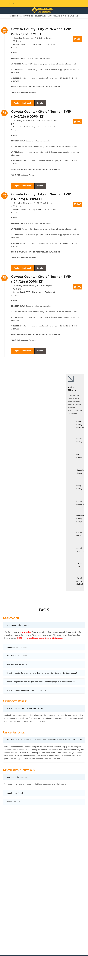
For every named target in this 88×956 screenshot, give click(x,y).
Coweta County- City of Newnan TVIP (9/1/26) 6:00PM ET (41, 31)
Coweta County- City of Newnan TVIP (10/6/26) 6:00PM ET (41, 114)
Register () (22, 103)
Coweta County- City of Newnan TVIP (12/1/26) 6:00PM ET (41, 279)
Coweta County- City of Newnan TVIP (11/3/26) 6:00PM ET (41, 197)
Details (40, 103)
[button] (44, 625)
